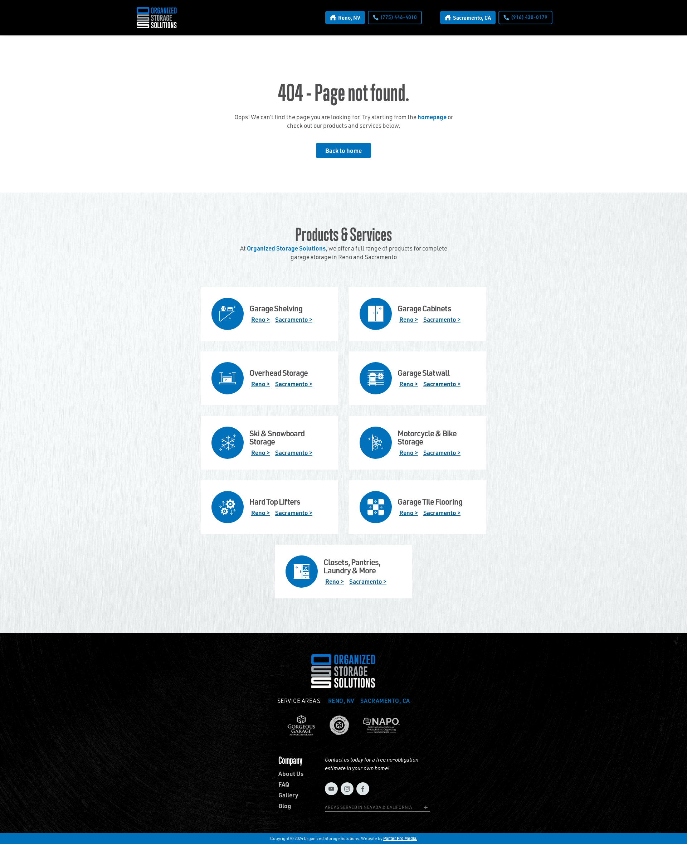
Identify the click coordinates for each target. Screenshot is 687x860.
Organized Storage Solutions (286, 248)
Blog (284, 805)
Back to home (343, 150)
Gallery (288, 795)
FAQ (283, 784)
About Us (290, 773)
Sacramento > (293, 319)
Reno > (260, 319)
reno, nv (341, 701)
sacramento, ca (385, 701)
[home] (157, 17)
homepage (432, 117)
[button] (377, 808)
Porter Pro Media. (400, 838)
